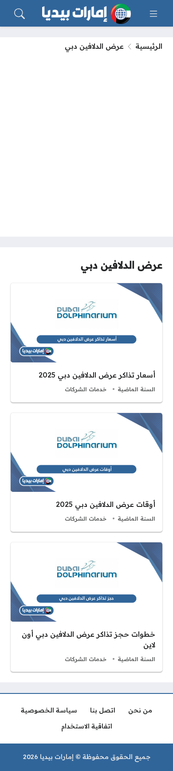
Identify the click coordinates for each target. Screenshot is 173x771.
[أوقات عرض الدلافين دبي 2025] (86, 472)
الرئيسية (148, 46)
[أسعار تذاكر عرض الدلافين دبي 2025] (86, 342)
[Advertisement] (86, 142)
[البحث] (19, 14)
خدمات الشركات (85, 389)
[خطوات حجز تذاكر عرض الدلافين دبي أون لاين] (86, 607)
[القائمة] (153, 14)
